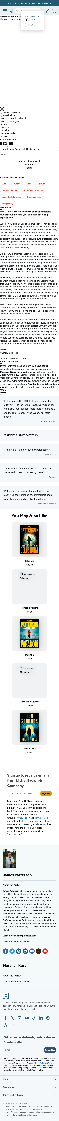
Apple (4, 183)
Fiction (3, 358)
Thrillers (14, 358)
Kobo (29, 183)
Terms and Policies (13, 1095)
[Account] (47, 10)
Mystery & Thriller (9, 352)
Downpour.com (34, 196)
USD (32, 20)
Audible (17, 183)
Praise (3, 392)
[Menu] (5, 10)
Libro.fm (41, 183)
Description (6, 207)
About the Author (9, 361)
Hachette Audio (8, 133)
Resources (8, 1087)
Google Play (7, 203)
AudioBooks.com (9, 190)
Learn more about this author (17, 941)
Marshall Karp (15, 965)
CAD (32, 24)
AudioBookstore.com (11, 196)
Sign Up (46, 793)
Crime (24, 358)
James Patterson (11, 112)
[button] (29, 109)
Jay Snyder (14, 121)
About (6, 1079)
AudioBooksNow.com (33, 190)
